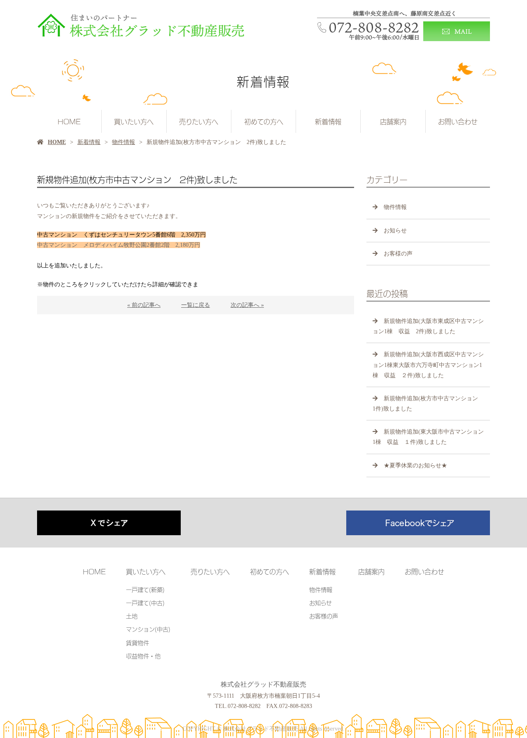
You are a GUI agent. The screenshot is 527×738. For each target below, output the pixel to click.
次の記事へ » (247, 305)
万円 (118, 245)
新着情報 (328, 121)
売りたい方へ (198, 121)
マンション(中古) (148, 628)
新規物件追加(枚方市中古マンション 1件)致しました (428, 403)
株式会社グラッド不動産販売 (263, 684)
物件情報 (123, 142)
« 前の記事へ (144, 305)
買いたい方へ (134, 121)
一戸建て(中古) (145, 602)
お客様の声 (398, 254)
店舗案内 (393, 121)
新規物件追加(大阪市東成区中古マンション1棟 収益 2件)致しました (428, 326)
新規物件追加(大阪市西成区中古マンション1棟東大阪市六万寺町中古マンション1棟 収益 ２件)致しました (428, 364)
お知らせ (395, 230)
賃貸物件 (137, 642)
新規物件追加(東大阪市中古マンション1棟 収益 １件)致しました (428, 437)
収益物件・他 (143, 655)
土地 (132, 615)
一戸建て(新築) (145, 589)
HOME (69, 121)
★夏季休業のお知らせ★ (415, 465)
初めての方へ (263, 121)
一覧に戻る (195, 305)
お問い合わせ (458, 121)
